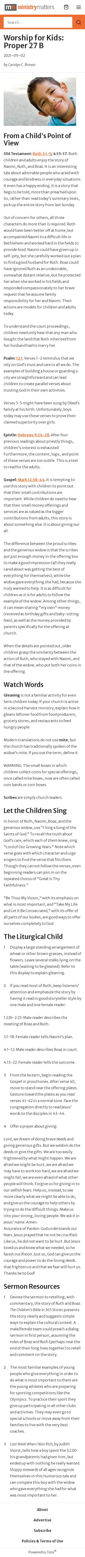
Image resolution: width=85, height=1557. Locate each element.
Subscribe (42, 1530)
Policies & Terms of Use (42, 1541)
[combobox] (38, 22)
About (42, 1509)
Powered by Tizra (42, 1552)
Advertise (42, 1520)
